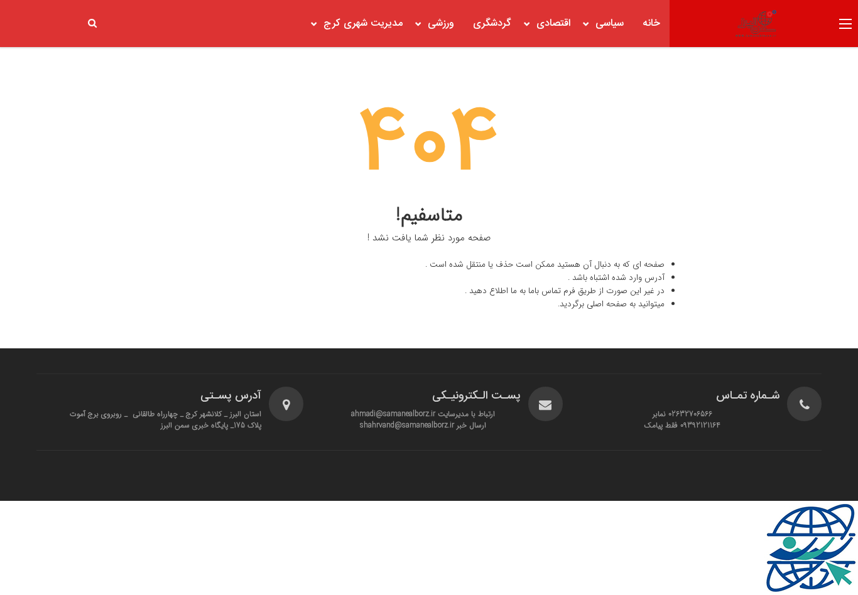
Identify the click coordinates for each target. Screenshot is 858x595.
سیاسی (609, 23)
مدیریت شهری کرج (363, 23)
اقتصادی (553, 23)
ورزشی (441, 23)
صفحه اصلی (607, 304)
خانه (651, 23)
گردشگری (492, 23)
